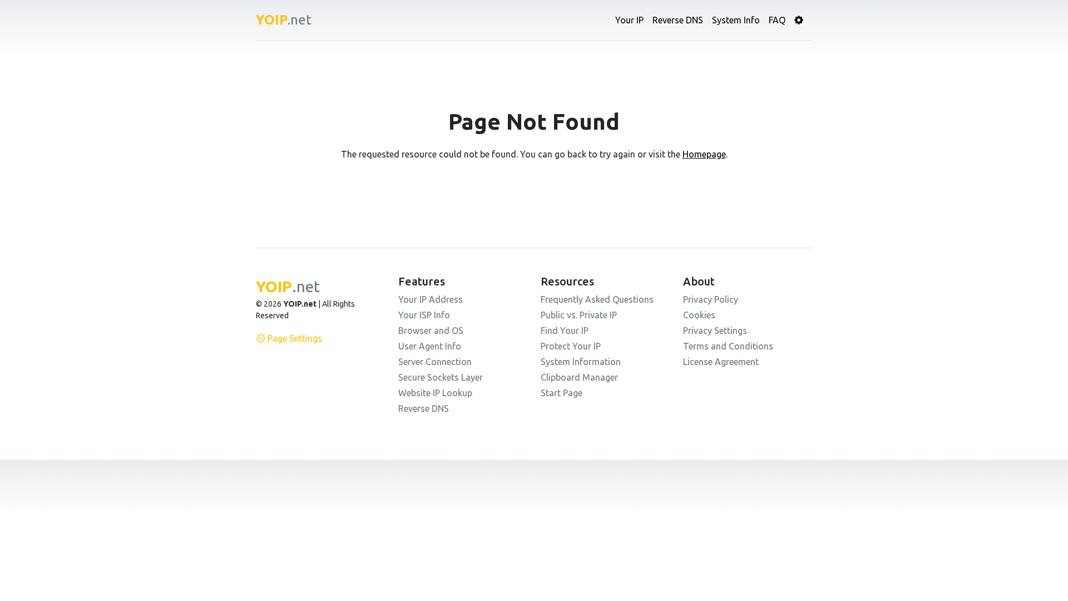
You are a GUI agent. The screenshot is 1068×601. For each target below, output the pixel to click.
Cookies (699, 315)
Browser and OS (430, 331)
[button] (798, 20)
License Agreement (721, 362)
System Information (581, 362)
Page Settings (295, 338)
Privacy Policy (710, 299)
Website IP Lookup (435, 393)
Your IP (629, 20)
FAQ (777, 20)
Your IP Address (430, 299)
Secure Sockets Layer (440, 377)
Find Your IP (565, 331)
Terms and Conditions (728, 346)
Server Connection (435, 362)
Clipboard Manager (579, 377)
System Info (736, 20)
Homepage (704, 154)
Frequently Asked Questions (597, 299)
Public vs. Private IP (579, 315)
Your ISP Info (424, 315)
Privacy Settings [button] (715, 331)
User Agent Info (429, 346)
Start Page (561, 393)
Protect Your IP (571, 346)
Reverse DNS (677, 20)
